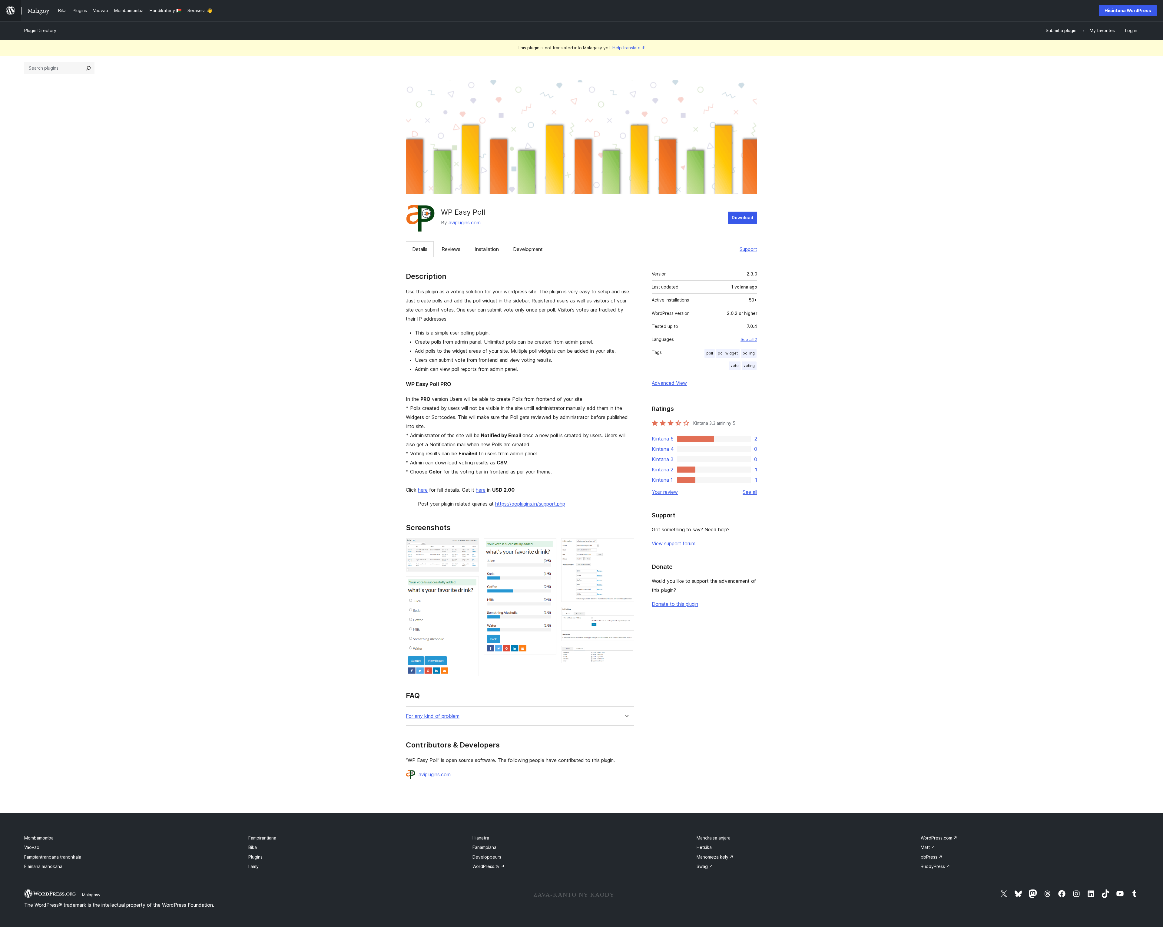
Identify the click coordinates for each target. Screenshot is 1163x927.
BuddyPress (935, 866)
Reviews (451, 249)
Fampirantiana (262, 837)
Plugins (255, 856)
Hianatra (480, 837)
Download (742, 217)
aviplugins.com (465, 222)
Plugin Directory (40, 30)
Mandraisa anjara (714, 837)
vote (735, 365)
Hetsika (704, 847)
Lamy (253, 866)
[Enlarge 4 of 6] (626, 546)
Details (419, 249)
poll (709, 353)
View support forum (673, 543)
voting (749, 365)
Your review (665, 492)
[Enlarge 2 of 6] (471, 585)
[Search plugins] (88, 68)
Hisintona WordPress (1128, 10)
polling (749, 353)
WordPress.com (939, 837)
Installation (487, 249)
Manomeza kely (715, 856)
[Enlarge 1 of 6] (471, 546)
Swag (705, 866)
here (423, 490)
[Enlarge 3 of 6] (548, 546)
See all (750, 492)
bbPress (932, 856)
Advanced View (669, 383)
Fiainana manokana (43, 866)
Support (748, 249)
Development (528, 249)
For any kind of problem (432, 716)
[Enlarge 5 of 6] (626, 615)
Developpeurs (486, 856)
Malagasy (91, 894)
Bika (252, 847)
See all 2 (749, 339)
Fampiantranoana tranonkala (52, 856)
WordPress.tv (488, 866)
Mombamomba (39, 837)
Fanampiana (484, 847)
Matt (928, 847)
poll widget (728, 353)
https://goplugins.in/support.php (530, 504)
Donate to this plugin (675, 604)
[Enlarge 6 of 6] (626, 654)
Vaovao (31, 847)
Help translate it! (628, 47)
